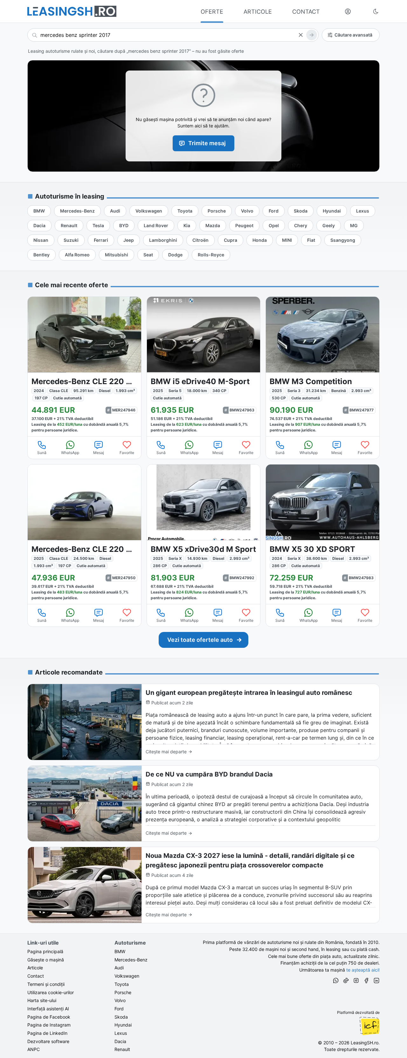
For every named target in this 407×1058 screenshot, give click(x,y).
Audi (119, 967)
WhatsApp (70, 452)
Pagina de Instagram (49, 1024)
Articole (35, 967)
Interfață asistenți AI (48, 1008)
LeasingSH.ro (364, 1042)
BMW (119, 951)
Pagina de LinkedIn (47, 1033)
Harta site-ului (41, 1000)
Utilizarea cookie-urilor (50, 992)
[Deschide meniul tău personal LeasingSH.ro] (347, 11)
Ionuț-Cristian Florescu (369, 1026)
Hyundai (123, 1024)
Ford (119, 1008)
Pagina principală (45, 951)
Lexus (120, 1033)
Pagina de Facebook (48, 1017)
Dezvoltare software (48, 1041)
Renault (122, 1049)
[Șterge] (300, 35)
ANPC (33, 1049)
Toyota (121, 984)
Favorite (127, 452)
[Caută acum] (311, 35)
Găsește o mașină (45, 959)
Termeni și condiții (46, 984)
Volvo (120, 1000)
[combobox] (173, 35)
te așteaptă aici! (363, 970)
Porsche (122, 992)
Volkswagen (126, 976)
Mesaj (98, 452)
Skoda (121, 1017)
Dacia (120, 1041)
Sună (41, 452)
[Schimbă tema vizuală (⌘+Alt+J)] (375, 11)
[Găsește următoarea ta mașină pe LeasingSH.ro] (71, 11)
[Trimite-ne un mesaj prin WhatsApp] (336, 981)
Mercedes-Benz (131, 959)
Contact (35, 976)
